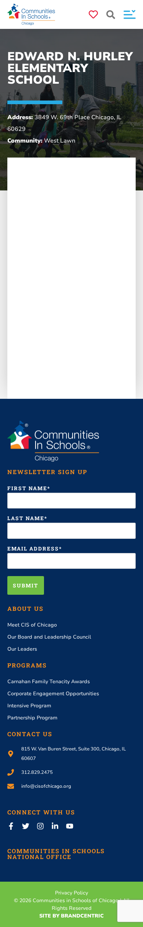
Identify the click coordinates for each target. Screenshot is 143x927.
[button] (110, 14)
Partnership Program (32, 717)
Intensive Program (29, 705)
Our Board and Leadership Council (49, 636)
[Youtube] (69, 826)
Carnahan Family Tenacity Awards (48, 681)
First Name (27, 488)
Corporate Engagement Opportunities (53, 693)
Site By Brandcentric (71, 915)
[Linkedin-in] (55, 826)
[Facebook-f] (11, 826)
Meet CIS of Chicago (32, 624)
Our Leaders (22, 649)
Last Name (25, 518)
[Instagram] (40, 826)
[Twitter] (25, 826)
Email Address (33, 548)
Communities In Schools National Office (56, 853)
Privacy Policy (71, 892)
